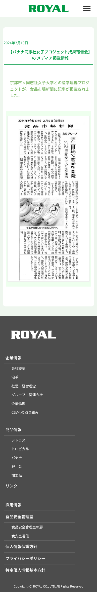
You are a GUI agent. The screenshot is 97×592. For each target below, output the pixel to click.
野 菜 (16, 466)
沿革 (14, 376)
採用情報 (13, 505)
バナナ (16, 457)
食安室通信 (20, 535)
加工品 (16, 475)
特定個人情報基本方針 (25, 570)
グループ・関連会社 (27, 394)
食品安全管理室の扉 (27, 526)
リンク (11, 486)
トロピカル (20, 448)
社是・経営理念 (23, 385)
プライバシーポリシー (25, 558)
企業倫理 (18, 403)
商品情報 (13, 429)
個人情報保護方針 (21, 546)
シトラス (18, 440)
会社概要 (18, 368)
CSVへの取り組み (25, 412)
